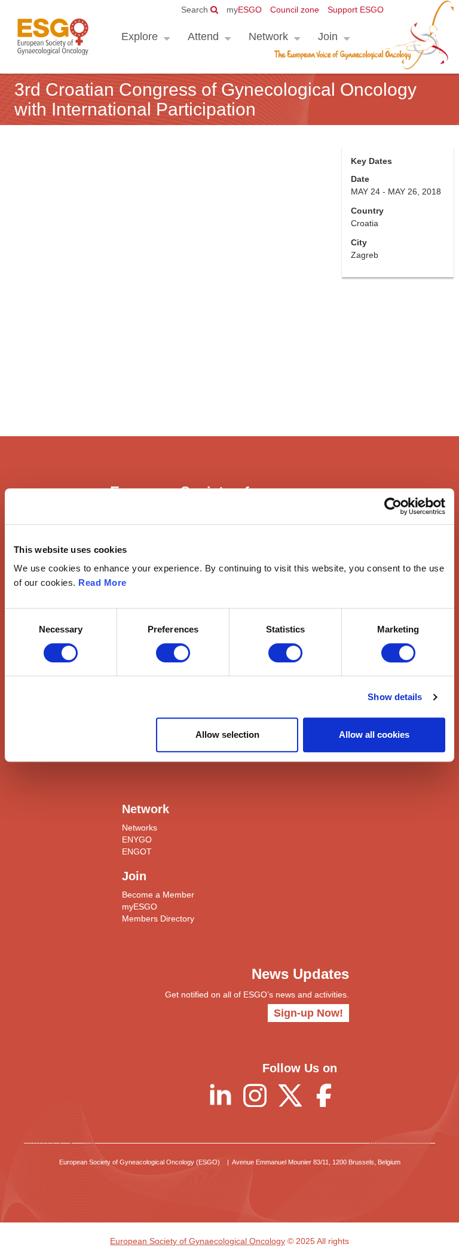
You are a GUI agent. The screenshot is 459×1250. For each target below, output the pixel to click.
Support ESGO (356, 9)
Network (268, 36)
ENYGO (137, 839)
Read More (102, 582)
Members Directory (158, 918)
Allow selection (227, 734)
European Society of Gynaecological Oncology (197, 1241)
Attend (203, 36)
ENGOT (137, 851)
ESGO (244, 9)
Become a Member (158, 894)
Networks (139, 827)
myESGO (139, 906)
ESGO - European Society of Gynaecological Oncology (52, 37)
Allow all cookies (374, 734)
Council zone (294, 9)
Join (328, 36)
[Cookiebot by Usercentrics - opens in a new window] (393, 506)
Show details (395, 697)
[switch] (173, 652)
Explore (139, 36)
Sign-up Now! (308, 1013)
